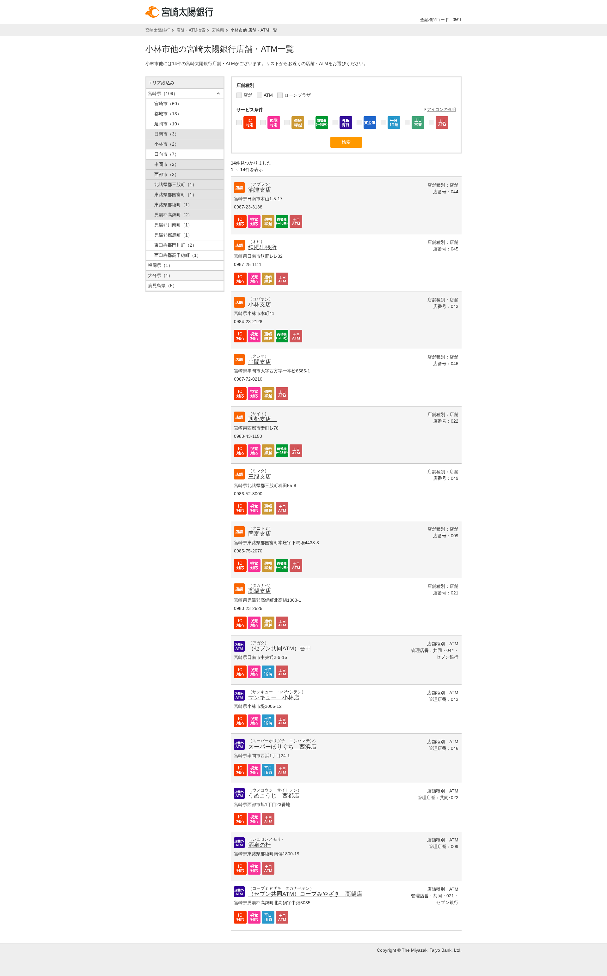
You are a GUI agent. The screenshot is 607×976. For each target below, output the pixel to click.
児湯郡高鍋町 (173, 214)
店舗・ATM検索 (190, 30)
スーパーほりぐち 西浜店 (282, 747)
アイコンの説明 (441, 109)
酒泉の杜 (259, 845)
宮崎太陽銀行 (157, 30)
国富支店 (259, 534)
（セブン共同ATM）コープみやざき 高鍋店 (305, 894)
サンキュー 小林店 (273, 697)
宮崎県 (218, 30)
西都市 (166, 174)
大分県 (160, 275)
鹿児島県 (162, 285)
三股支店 (259, 476)
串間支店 (259, 362)
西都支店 (262, 419)
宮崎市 (167, 103)
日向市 (166, 154)
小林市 (166, 144)
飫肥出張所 (262, 247)
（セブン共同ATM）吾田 (279, 648)
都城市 (167, 113)
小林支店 (259, 304)
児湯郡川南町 (173, 224)
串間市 (166, 164)
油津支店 (259, 190)
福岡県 (160, 265)
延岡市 (167, 123)
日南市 (166, 133)
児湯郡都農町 (173, 235)
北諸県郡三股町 (175, 184)
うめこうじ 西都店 (273, 795)
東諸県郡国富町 (175, 194)
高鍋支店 (259, 591)
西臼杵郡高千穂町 (177, 255)
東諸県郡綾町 (173, 204)
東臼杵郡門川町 (175, 245)
